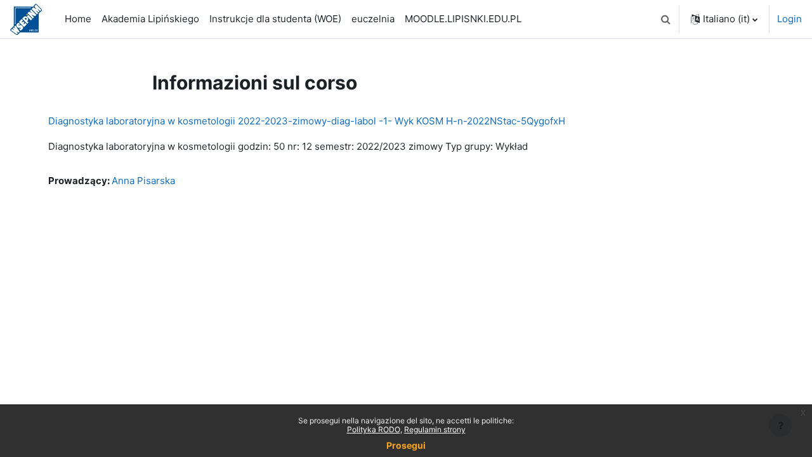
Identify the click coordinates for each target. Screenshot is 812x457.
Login (789, 19)
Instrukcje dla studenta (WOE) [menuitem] (275, 19)
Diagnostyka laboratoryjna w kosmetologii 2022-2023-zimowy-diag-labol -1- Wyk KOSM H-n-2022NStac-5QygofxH (306, 121)
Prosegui (406, 445)
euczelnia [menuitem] (373, 19)
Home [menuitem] (78, 19)
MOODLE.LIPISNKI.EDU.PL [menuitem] (463, 19)
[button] (665, 19)
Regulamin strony (435, 429)
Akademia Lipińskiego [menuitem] (150, 19)
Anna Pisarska (143, 181)
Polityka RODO (373, 429)
